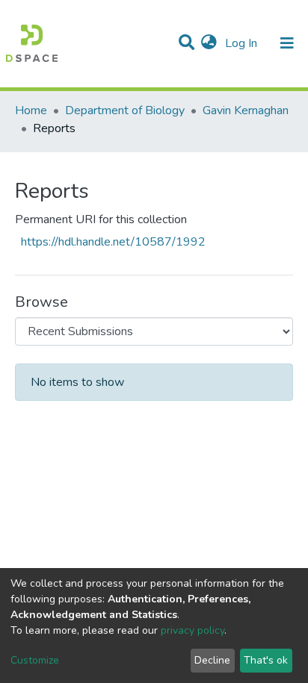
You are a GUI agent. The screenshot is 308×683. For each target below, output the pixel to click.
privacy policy (192, 630)
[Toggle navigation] (287, 43)
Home (31, 110)
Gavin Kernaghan (246, 110)
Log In (242, 43)
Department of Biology (125, 110)
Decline (212, 660)
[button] (209, 43)
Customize (34, 660)
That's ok (266, 660)
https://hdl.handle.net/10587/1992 (113, 242)
